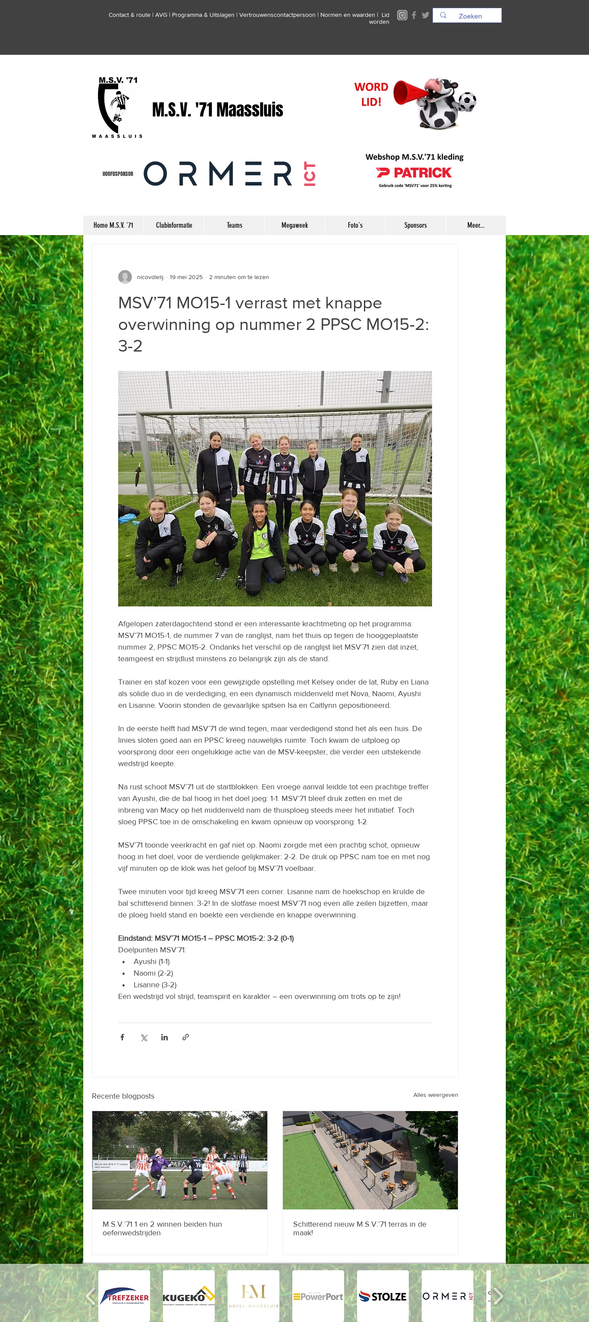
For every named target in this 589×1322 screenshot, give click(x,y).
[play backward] (90, 1296)
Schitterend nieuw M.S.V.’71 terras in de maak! (359, 1228)
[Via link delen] (186, 1037)
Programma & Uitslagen (203, 14)
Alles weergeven (436, 1094)
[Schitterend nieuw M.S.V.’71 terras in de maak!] (370, 1160)
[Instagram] (402, 15)
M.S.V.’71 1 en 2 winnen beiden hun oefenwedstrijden (162, 1228)
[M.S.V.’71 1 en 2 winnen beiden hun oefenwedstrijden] (179, 1160)
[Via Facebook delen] (122, 1037)
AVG (161, 14)
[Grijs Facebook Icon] (414, 15)
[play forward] (498, 1296)
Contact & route (129, 14)
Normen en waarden (347, 14)
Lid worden (379, 18)
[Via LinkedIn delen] (164, 1037)
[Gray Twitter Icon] (425, 15)
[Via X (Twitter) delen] (143, 1037)
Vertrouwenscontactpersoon (277, 14)
